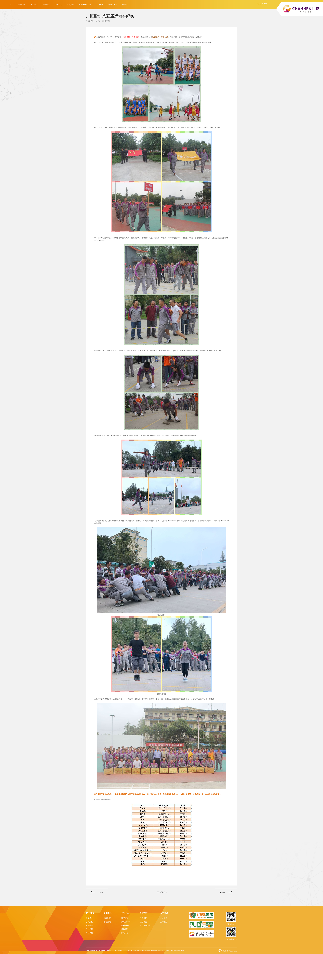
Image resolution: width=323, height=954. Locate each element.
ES (266, 4)
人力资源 (99, 5)
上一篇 (100, 892)
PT (262, 4)
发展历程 (89, 929)
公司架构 (89, 922)
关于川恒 (21, 5)
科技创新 (89, 933)
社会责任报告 (145, 925)
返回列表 (163, 892)
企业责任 (70, 5)
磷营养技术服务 (85, 5)
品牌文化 (58, 5)
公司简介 (89, 918)
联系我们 (125, 5)
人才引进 (163, 922)
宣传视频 (107, 922)
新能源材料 (125, 922)
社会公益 (143, 922)
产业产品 (46, 5)
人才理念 (163, 918)
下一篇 (222, 892)
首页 (11, 5)
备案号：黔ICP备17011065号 (159, 950)
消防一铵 (124, 933)
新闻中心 (33, 5)
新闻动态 (107, 918)
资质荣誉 (89, 925)
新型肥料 (124, 929)
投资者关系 (112, 5)
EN (259, 4)
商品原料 (124, 918)
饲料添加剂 (125, 925)
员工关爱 (143, 918)
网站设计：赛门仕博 (177, 950)
